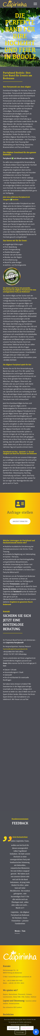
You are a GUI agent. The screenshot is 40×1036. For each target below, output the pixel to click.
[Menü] (34, 4)
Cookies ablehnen (27, 1028)
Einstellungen (20, 1032)
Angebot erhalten (20, 521)
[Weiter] (33, 839)
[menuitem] (34, 4)
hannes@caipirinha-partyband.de (15, 649)
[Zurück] (7, 839)
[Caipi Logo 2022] (16, 4)
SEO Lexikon (17, 1007)
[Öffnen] (36, 1032)
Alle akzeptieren (13, 1028)
